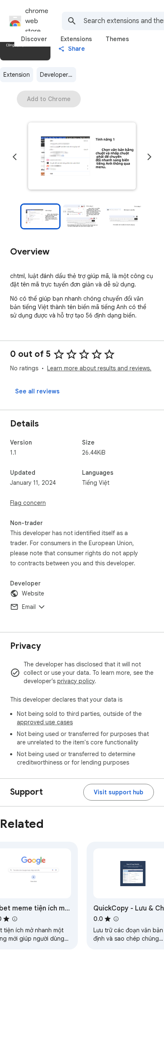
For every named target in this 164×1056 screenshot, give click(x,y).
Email (29, 607)
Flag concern (28, 503)
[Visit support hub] (118, 792)
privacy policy (76, 681)
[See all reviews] (37, 391)
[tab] (34, 39)
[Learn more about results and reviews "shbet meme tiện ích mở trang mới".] (15, 919)
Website (33, 593)
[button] (82, 157)
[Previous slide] (14, 156)
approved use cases (45, 722)
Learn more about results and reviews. (99, 368)
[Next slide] (149, 156)
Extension (16, 74)
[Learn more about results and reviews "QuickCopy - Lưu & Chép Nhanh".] (116, 919)
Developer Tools (58, 74)
